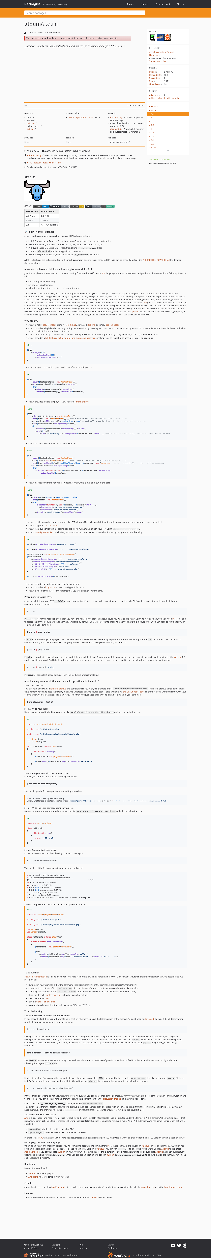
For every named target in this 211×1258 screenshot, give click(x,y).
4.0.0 (151, 143)
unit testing (55, 162)
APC (26, 1118)
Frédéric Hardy (34, 155)
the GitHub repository (133, 691)
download (149, 1019)
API (81, 1244)
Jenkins (135, 311)
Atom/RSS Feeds (31, 1248)
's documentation (35, 976)
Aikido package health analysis (164, 98)
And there (33, 1176)
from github (70, 324)
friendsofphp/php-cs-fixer (81, 117)
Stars (151, 81)
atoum (38, 162)
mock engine (82, 401)
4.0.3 (151, 132)
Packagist (32, 4)
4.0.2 (151, 136)
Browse (130, 4)
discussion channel (45, 1001)
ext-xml (30, 129)
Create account (162, 4)
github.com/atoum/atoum (161, 52)
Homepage (154, 55)
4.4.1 (151, 113)
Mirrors (83, 1248)
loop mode (50, 587)
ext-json (31, 123)
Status (111, 1244)
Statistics (56, 1244)
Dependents (155, 75)
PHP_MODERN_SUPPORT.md (156, 260)
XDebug (145, 1145)
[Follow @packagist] (179, 1245)
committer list (148, 1187)
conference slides (54, 995)
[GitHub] (185, 1245)
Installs (152, 72)
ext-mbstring (116, 117)
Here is (31, 1173)
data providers (51, 525)
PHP (104, 273)
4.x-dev (152, 110)
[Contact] (173, 1245)
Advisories (154, 95)
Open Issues (155, 84)
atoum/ (33, 23)
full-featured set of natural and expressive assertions (71, 338)
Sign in (180, 4)
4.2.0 (151, 125)
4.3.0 (151, 121)
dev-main (153, 106)
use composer (112, 324)
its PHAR (91, 324)
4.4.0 (151, 117)
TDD (30, 162)
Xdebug (177, 657)
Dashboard (113, 1248)
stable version (31, 1151)
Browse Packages (60, 1248)
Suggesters (154, 78)
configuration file (44, 532)
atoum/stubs (116, 129)
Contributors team (173, 1187)
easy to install (49, 324)
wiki (47, 998)
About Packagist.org (33, 1244)
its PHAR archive (58, 688)
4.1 (150, 128)
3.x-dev (152, 147)
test (46, 162)
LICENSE (95, 1197)
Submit (144, 4)
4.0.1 (151, 140)
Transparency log (157, 61)
